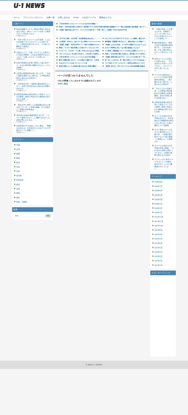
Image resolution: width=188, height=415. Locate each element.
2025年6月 (158, 243)
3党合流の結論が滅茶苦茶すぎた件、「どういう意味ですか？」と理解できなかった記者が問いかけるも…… (33, 117)
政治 (18, 163)
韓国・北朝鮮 (21, 202)
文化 (18, 167)
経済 (18, 184)
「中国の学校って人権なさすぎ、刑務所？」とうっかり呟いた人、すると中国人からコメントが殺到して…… (163, 33)
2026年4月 (158, 199)
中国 (18, 145)
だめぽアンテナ (89, 17)
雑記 (18, 198)
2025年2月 (158, 261)
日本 (18, 171)
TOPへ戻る (63, 84)
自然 (18, 189)
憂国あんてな (105, 17)
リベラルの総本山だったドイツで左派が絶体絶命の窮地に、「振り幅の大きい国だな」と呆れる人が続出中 (163, 79)
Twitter (76, 17)
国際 (18, 154)
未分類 (19, 176)
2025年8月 (158, 234)
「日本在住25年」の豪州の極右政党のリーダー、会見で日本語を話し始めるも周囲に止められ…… (33, 86)
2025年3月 (158, 256)
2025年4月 (158, 252)
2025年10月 (158, 226)
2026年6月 (158, 191)
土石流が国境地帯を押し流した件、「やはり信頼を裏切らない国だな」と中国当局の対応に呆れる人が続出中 (33, 75)
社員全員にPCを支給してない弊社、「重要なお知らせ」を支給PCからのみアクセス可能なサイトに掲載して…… (33, 128)
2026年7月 (158, 186)
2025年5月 (158, 248)
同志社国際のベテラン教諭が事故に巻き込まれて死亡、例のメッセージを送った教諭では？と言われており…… (33, 31)
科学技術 (19, 180)
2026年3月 (158, 204)
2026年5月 (158, 195)
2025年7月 (158, 239)
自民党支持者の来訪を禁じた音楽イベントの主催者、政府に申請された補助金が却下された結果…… (33, 96)
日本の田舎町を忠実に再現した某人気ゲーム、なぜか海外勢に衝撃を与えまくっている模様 (33, 65)
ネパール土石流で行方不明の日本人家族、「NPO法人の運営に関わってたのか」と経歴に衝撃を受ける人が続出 (164, 150)
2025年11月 (158, 221)
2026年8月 (158, 182)
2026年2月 (158, 208)
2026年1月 (158, 213)
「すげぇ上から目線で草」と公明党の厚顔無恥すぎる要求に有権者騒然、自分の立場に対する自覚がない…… (163, 93)
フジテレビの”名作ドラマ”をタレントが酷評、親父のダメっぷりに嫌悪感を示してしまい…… (163, 164)
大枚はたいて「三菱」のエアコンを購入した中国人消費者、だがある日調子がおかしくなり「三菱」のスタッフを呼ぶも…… (33, 55)
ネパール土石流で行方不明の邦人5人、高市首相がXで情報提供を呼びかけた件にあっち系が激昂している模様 (164, 120)
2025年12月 (158, 217)
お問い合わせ (64, 17)
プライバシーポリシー (33, 17)
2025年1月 (158, 265)
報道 (18, 158)
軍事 (18, 193)
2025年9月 (158, 230)
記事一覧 (50, 17)
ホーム (17, 17)
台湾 (18, 149)
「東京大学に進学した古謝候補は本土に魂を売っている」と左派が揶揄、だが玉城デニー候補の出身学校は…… (33, 107)
